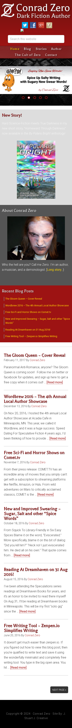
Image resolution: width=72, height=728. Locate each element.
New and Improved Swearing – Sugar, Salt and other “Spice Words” (32, 513)
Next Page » (59, 689)
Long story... (55, 270)
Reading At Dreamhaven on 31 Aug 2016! (27, 329)
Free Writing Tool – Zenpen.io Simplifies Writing (31, 336)
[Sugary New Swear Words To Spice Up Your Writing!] (36, 80)
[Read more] (55, 382)
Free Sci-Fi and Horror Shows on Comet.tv (28, 312)
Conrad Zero (43, 8)
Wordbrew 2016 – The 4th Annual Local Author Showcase (37, 305)
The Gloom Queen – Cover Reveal (23, 298)
